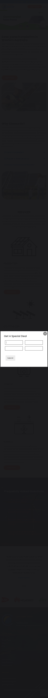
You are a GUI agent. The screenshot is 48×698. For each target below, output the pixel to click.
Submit (10, 358)
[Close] (45, 334)
